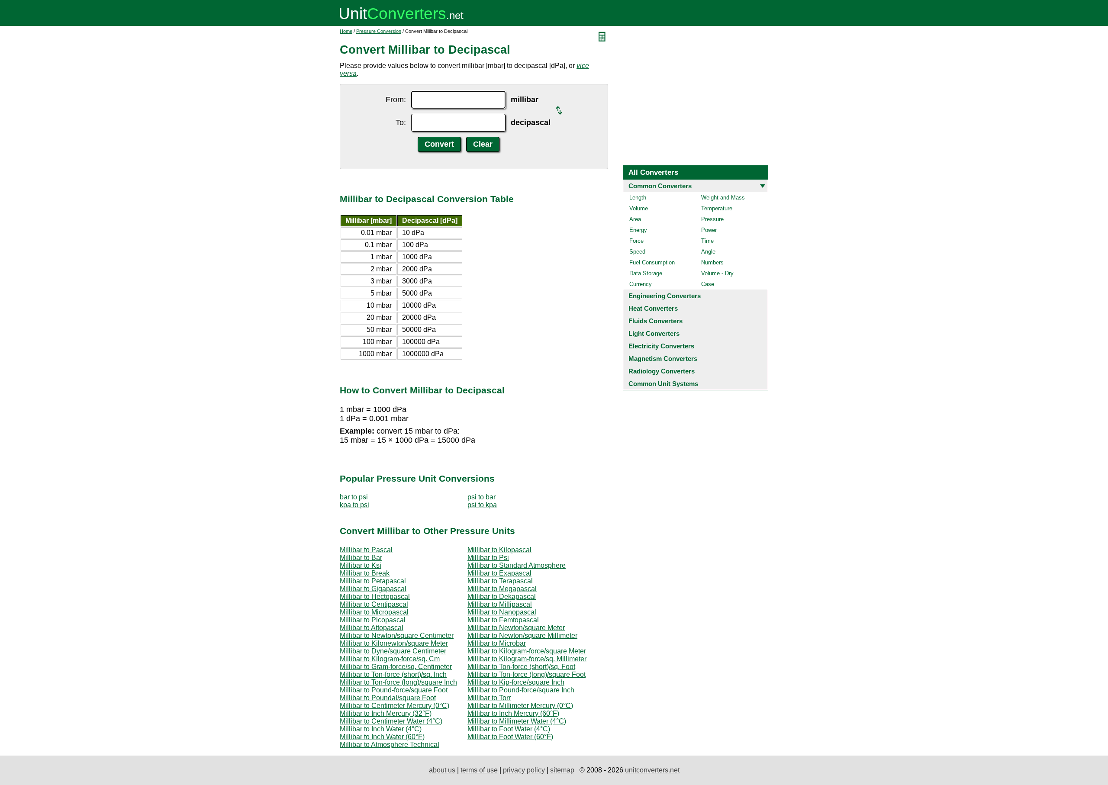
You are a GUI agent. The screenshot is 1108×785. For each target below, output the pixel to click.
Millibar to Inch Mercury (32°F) (386, 713)
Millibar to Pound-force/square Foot (394, 690)
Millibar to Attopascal (371, 627)
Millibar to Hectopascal (375, 596)
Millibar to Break (365, 573)
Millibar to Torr (489, 697)
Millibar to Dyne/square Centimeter (393, 651)
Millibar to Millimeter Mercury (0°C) (520, 705)
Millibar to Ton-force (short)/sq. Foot (521, 666)
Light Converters (654, 333)
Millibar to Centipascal (374, 604)
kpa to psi (354, 504)
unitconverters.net (652, 770)
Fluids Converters (655, 321)
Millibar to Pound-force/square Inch (520, 690)
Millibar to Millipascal (499, 604)
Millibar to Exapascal (499, 573)
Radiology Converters (661, 371)
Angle (708, 251)
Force (636, 241)
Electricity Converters (661, 346)
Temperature (716, 208)
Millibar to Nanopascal (501, 612)
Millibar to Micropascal (374, 612)
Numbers (712, 262)
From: (396, 99)
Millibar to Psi (488, 557)
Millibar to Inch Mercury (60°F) (513, 713)
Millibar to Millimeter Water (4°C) (516, 721)
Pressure (712, 219)
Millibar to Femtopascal (503, 620)
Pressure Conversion (378, 31)
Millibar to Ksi (360, 565)
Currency (640, 284)
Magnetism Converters (662, 358)
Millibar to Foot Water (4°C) (508, 729)
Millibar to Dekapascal (501, 596)
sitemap (562, 770)
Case (707, 284)
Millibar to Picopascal (373, 620)
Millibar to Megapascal (502, 588)
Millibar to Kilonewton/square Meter (394, 643)
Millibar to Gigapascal (373, 588)
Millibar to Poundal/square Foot (388, 697)
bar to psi (354, 497)
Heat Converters (653, 308)
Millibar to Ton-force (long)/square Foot (526, 674)
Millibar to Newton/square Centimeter (397, 635)
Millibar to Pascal (366, 549)
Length (637, 197)
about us (442, 770)
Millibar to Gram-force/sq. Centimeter (396, 666)
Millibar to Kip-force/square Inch (515, 682)
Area (635, 219)
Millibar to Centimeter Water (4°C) (391, 721)
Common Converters (660, 186)
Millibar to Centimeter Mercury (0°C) (394, 705)
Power (709, 230)
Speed (637, 251)
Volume (638, 208)
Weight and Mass (723, 197)
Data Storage (645, 273)
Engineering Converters (664, 295)
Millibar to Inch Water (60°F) (382, 736)
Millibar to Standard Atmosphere (516, 565)
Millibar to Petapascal (373, 581)
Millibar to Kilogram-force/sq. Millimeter (526, 659)
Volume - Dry (717, 273)
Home (346, 31)
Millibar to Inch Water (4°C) (381, 729)
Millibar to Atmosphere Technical (389, 744)
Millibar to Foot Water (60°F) (510, 736)
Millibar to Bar (361, 557)
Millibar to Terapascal (500, 581)
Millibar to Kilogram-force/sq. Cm (390, 659)
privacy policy (524, 770)
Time (707, 241)
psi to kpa (482, 504)
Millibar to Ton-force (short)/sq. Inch (393, 674)
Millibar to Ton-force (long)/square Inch (398, 682)
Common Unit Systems (663, 383)
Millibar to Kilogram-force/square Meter (526, 651)
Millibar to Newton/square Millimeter (522, 635)
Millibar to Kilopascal (499, 549)
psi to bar (481, 497)
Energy (638, 230)
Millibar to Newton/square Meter (516, 627)
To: (401, 122)
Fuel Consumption (652, 262)
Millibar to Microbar (496, 643)
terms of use (479, 770)
